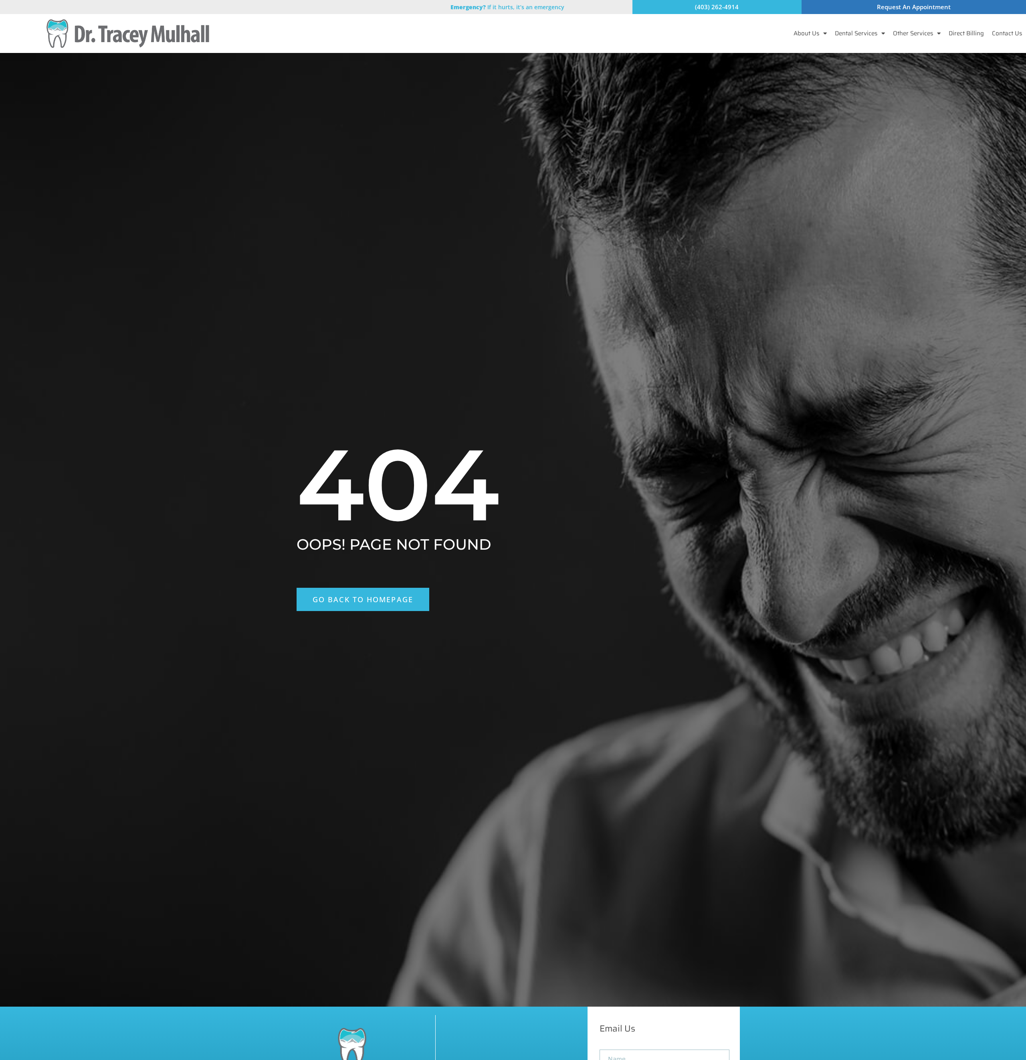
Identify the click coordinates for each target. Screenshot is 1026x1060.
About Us (806, 33)
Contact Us (1007, 33)
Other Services (913, 33)
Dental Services (856, 33)
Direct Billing (966, 33)
